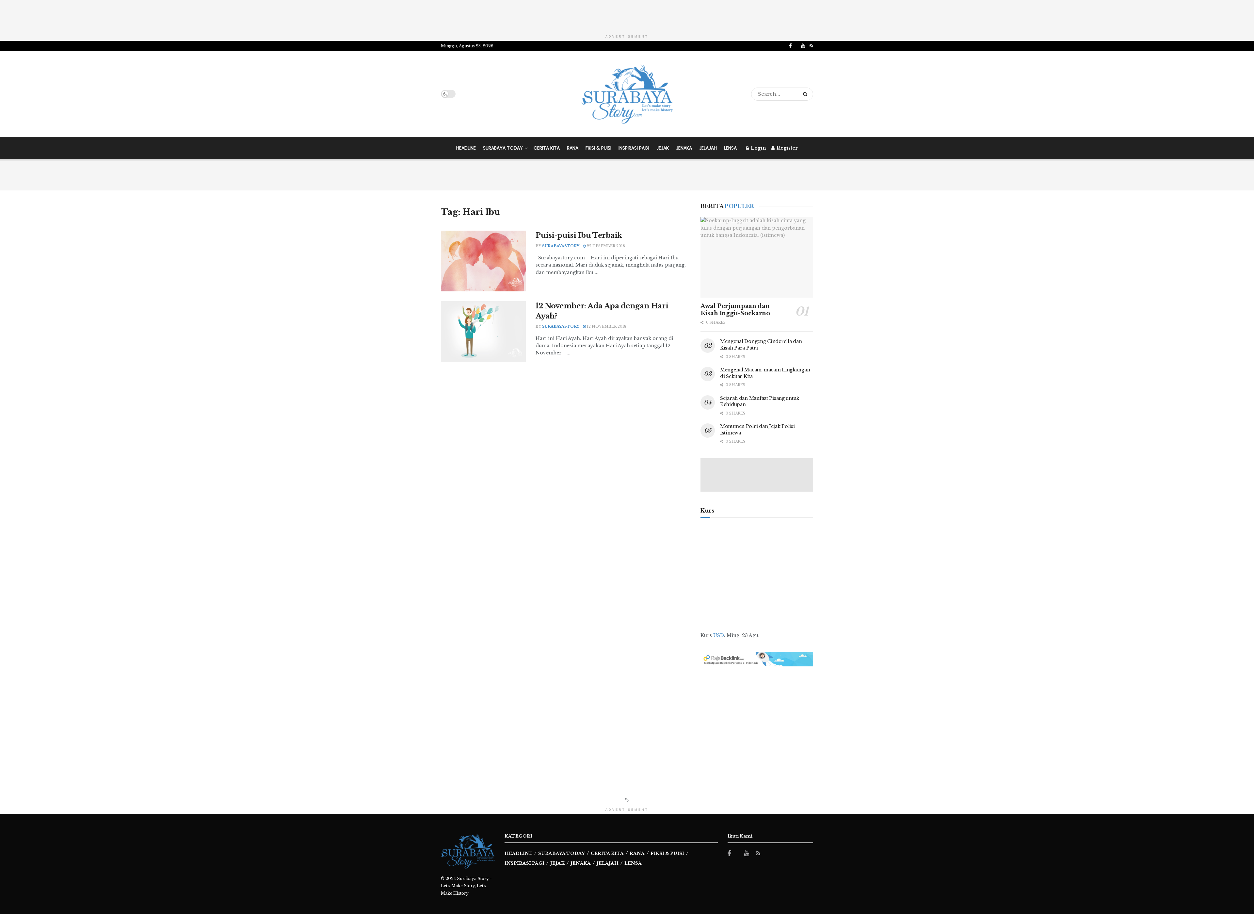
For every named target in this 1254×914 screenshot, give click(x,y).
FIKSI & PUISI (598, 148)
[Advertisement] (627, 14)
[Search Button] (806, 94)
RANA (572, 148)
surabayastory (560, 246)
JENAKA (684, 148)
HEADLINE (466, 148)
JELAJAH (708, 148)
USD (718, 635)
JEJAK (662, 148)
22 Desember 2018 (605, 246)
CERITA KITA (547, 148)
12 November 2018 (606, 326)
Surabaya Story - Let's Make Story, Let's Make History (466, 886)
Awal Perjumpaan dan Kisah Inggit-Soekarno (735, 309)
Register (786, 148)
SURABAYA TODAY (503, 148)
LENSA (730, 148)
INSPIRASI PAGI (634, 148)
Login (757, 148)
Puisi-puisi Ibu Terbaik (579, 235)
